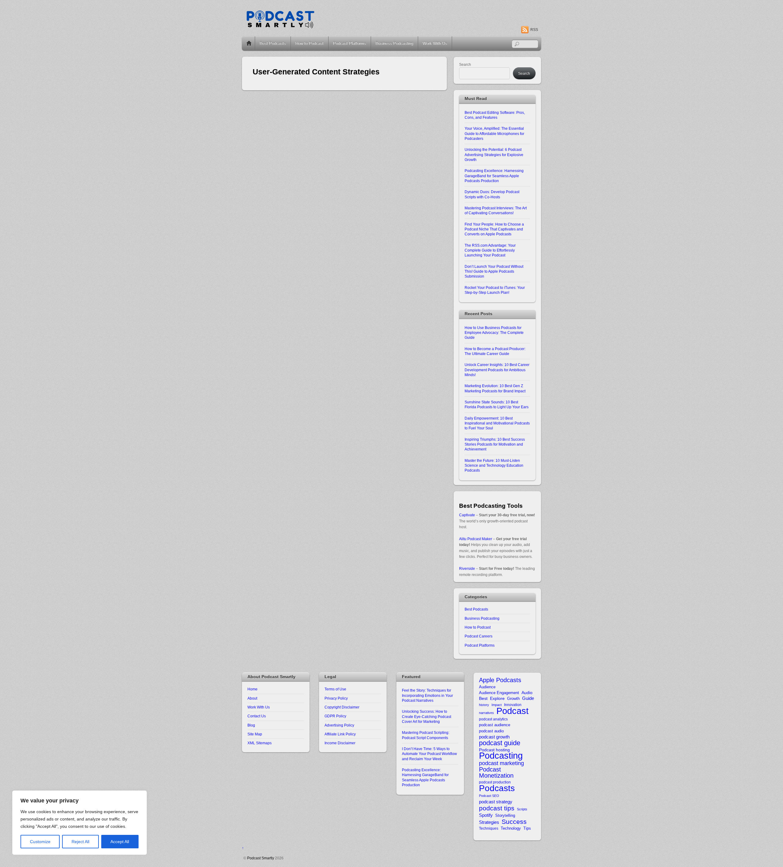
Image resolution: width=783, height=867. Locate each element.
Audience (487, 687)
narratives (486, 713)
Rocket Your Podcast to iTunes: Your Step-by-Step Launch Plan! (495, 290)
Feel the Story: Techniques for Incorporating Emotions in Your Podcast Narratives (427, 695)
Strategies (489, 822)
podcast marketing (501, 763)
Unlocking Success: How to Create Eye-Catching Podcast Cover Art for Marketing (426, 716)
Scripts (522, 809)
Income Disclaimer (340, 743)
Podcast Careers (478, 636)
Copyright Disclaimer (342, 707)
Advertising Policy (339, 725)
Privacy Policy (336, 698)
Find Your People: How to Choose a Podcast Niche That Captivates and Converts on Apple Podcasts (494, 229)
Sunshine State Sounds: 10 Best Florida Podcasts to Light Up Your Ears (497, 404)
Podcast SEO (489, 796)
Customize (40, 841)
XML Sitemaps (259, 743)
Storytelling (505, 815)
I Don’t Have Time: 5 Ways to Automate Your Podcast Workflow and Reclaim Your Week (429, 754)
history (484, 705)
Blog (251, 725)
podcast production (495, 782)
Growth (513, 698)
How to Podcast (309, 43)
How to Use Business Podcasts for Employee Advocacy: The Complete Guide (494, 333)
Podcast (512, 711)
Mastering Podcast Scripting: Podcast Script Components (425, 735)
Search (465, 64)
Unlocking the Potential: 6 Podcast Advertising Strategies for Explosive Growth (494, 155)
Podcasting (501, 756)
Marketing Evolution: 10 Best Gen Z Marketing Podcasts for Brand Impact (495, 388)
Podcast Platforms (349, 43)
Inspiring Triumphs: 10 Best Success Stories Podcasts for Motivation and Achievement (495, 444)
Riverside (467, 568)
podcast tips (496, 808)
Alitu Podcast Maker (475, 539)
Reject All (80, 841)
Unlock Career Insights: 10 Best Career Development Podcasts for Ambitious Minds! (497, 370)
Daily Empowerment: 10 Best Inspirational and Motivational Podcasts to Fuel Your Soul (497, 423)
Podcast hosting (494, 750)
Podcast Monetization (496, 773)
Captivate (467, 515)
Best (483, 698)
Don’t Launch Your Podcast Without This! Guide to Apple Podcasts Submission (494, 271)
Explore (497, 698)
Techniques (488, 828)
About (252, 698)
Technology (511, 828)
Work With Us (435, 43)
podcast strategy (495, 801)
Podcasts (497, 788)
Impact (497, 705)
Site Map (254, 734)
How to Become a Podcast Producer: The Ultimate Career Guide (495, 351)
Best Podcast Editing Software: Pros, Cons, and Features (495, 114)
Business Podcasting (394, 43)
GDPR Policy (335, 716)
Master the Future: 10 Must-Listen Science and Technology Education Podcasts (494, 465)
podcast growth (494, 736)
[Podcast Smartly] (280, 27)
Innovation (512, 705)
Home (249, 43)
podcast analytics (493, 719)
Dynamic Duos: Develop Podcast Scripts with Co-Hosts (492, 194)
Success (514, 821)
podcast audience (494, 725)
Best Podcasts (273, 43)
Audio (527, 692)
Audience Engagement (499, 692)
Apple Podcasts (500, 680)
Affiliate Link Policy (340, 734)
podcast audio (491, 731)
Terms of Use (335, 689)
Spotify (486, 815)
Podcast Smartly (260, 858)
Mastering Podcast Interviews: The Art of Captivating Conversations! (496, 210)
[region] (79, 822)
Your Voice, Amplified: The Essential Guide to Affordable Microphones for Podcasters (494, 133)
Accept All (119, 841)
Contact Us (256, 716)
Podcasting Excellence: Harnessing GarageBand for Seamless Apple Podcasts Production (494, 176)
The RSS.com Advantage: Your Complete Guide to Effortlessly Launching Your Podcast (490, 250)
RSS (534, 30)
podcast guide (499, 743)
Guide (528, 698)
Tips (527, 828)
